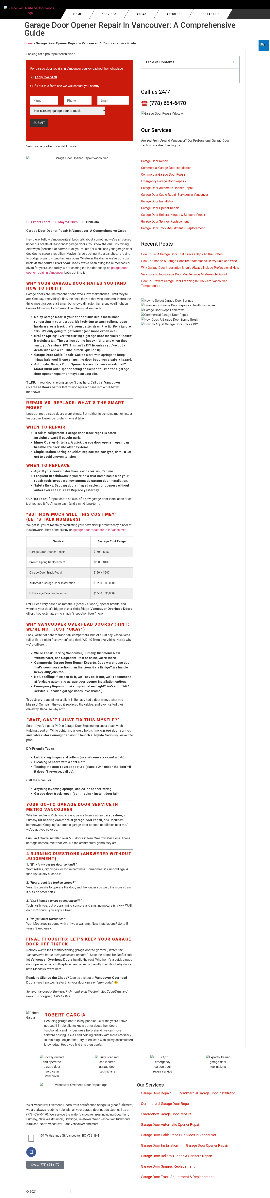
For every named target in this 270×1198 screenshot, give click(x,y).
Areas (141, 14)
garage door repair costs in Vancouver (99, 530)
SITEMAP (142, 1191)
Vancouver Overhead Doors (53, 1191)
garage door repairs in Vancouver (58, 68)
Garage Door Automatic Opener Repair (167, 188)
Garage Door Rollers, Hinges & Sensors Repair (173, 215)
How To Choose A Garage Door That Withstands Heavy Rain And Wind (189, 261)
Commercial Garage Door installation (166, 168)
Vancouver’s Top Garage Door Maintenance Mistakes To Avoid (184, 274)
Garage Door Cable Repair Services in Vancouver (174, 195)
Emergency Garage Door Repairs (163, 181)
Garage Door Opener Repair (160, 208)
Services (109, 14)
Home (77, 14)
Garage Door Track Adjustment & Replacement (173, 228)
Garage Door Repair (154, 161)
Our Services (150, 1085)
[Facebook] (31, 1152)
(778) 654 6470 (46, 77)
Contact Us (210, 14)
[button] (234, 62)
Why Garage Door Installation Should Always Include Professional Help (190, 268)
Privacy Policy (79, 1191)
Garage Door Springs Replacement (165, 221)
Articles (173, 14)
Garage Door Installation (157, 201)
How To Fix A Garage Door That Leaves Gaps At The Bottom (182, 254)
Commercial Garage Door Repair (163, 174)
